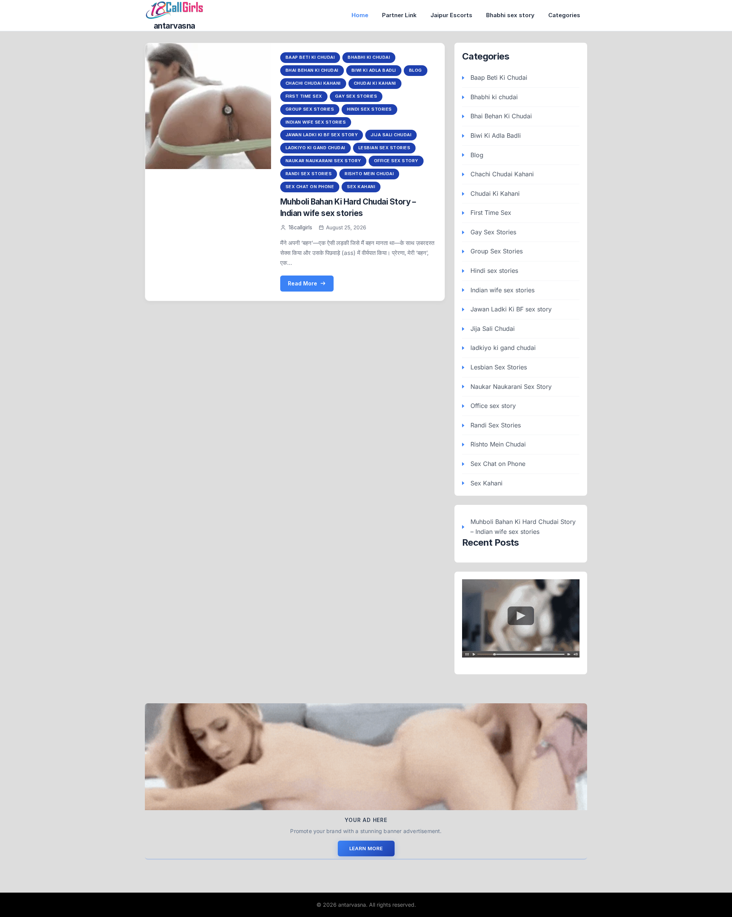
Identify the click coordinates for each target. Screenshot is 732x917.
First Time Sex (304, 96)
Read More (302, 283)
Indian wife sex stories (316, 122)
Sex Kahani (361, 186)
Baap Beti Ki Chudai (310, 57)
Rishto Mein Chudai (369, 173)
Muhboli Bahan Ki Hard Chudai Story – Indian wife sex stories (523, 526)
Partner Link (399, 15)
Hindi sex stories (369, 109)
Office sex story (396, 160)
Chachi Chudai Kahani (313, 83)
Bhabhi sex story (510, 15)
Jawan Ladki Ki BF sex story (322, 134)
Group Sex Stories (310, 109)
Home (360, 15)
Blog (415, 70)
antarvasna (174, 26)
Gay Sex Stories (356, 96)
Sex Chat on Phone (310, 186)
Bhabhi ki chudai (369, 57)
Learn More (366, 848)
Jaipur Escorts (451, 15)
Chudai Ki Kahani (375, 83)
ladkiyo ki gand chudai (315, 147)
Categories (564, 15)
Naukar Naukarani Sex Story (323, 160)
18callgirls (300, 227)
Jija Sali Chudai (391, 134)
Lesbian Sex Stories (384, 147)
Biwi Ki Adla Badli (374, 70)
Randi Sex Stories (309, 173)
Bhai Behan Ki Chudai (312, 70)
